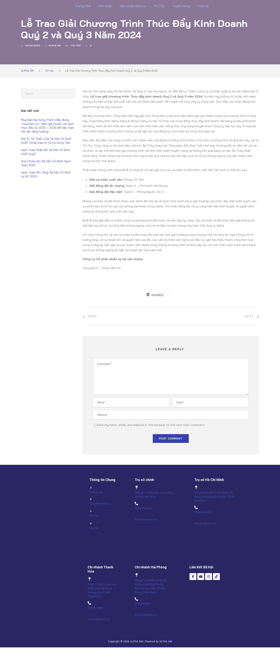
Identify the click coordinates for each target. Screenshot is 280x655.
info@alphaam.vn (146, 519)
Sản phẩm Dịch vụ (133, 6)
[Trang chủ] (90, 487)
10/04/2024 (32, 45)
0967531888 (95, 607)
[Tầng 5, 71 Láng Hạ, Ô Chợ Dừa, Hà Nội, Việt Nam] (136, 487)
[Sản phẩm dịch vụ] (90, 499)
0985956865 (142, 603)
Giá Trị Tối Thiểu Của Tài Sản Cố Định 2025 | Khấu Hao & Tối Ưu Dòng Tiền (46, 141)
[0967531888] (89, 603)
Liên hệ (93, 528)
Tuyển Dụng (181, 6)
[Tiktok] (216, 576)
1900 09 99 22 (143, 508)
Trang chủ (95, 492)
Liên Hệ (203, 6)
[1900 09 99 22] (136, 503)
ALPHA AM (55, 45)
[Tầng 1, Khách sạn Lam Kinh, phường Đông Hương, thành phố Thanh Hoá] (89, 579)
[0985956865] (136, 599)
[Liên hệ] (90, 523)
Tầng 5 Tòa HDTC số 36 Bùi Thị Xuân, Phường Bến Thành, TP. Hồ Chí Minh (214, 496)
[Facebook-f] (193, 576)
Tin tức (75, 45)
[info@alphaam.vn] (136, 514)
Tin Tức (159, 6)
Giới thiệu (105, 6)
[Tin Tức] (90, 511)
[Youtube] (200, 576)
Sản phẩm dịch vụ (100, 503)
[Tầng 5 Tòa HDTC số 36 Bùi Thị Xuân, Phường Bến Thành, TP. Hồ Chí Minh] (196, 487)
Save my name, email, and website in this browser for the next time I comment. (151, 425)
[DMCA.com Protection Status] (203, 609)
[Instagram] (208, 576)
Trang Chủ (82, 6)
